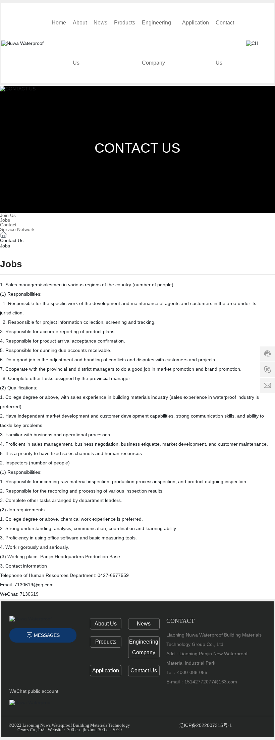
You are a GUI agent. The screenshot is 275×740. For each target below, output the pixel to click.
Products (105, 642)
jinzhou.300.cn (96, 729)
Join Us (8, 215)
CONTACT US (137, 148)
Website (55, 729)
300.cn (73, 729)
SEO (117, 729)
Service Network (17, 229)
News (144, 623)
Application (105, 670)
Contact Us (143, 670)
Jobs (5, 220)
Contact (8, 224)
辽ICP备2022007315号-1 (205, 725)
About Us (106, 623)
